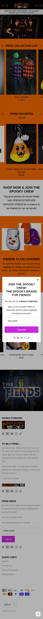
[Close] (37, 279)
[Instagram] (25, 338)
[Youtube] (21, 338)
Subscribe (21, 329)
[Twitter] (14, 338)
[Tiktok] (28, 338)
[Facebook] (18, 338)
